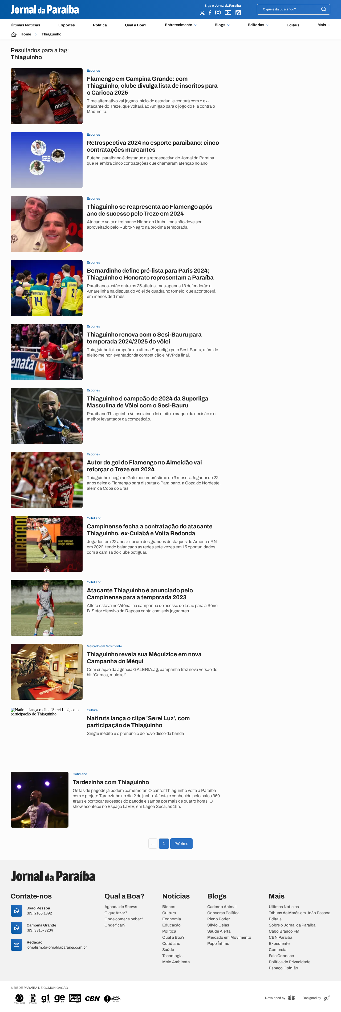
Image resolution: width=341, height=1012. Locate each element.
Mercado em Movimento (229, 938)
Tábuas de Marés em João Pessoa (299, 913)
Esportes (66, 25)
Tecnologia (172, 956)
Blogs (220, 25)
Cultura (169, 913)
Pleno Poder (218, 919)
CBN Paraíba (280, 938)
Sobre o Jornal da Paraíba (292, 925)
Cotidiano (171, 944)
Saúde (168, 950)
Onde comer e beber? (123, 919)
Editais (293, 25)
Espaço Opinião (283, 968)
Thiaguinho (52, 34)
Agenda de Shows (120, 907)
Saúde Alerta (218, 931)
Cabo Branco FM (284, 931)
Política (100, 25)
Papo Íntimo (218, 944)
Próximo (181, 844)
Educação (171, 925)
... (153, 843)
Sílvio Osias (218, 925)
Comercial (278, 950)
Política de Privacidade (289, 962)
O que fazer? (115, 913)
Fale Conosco (281, 956)
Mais (322, 25)
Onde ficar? (114, 925)
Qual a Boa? (136, 25)
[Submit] (323, 9)
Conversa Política (223, 913)
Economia (171, 919)
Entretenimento (178, 25)
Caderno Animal (222, 907)
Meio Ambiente (176, 962)
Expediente (279, 944)
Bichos (168, 907)
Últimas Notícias (25, 25)
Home (26, 34)
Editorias (256, 25)
